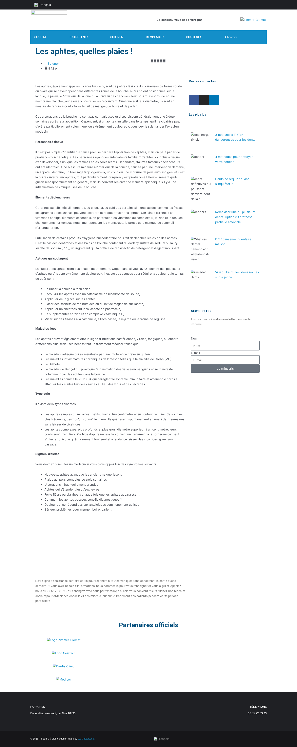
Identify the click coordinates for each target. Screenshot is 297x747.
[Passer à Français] (162, 739)
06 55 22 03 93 (257, 713)
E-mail (195, 353)
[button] (36, 523)
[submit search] (260, 37)
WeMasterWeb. (86, 738)
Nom (194, 338)
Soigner (53, 63)
